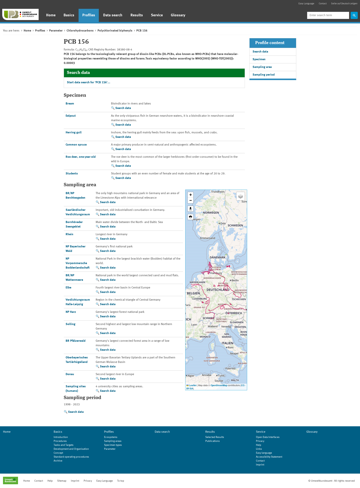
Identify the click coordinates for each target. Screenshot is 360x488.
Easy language (264, 453)
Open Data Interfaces (268, 437)
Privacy (260, 441)
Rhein (69, 234)
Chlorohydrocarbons (80, 30)
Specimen (259, 59)
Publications (212, 441)
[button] (190, 195)
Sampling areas (113, 441)
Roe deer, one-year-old (81, 156)
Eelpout (71, 115)
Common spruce (76, 144)
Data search (112, 15)
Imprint (260, 464)
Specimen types (113, 445)
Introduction (61, 437)
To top (120, 481)
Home (51, 15)
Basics (69, 15)
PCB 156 (141, 30)
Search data (123, 108)
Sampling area (262, 67)
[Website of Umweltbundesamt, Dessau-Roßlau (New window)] (10, 480)
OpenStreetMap (219, 385)
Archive (58, 460)
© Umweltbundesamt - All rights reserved (331, 481)
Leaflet (192, 385)
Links (259, 449)
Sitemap (61, 481)
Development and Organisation (71, 449)
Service (157, 15)
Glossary (178, 15)
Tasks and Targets (64, 445)
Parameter (56, 30)
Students (72, 173)
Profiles (88, 15)
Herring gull (74, 132)
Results (136, 15)
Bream (70, 103)
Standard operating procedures (71, 457)
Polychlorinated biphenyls (115, 30)
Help (258, 445)
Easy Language (306, 3)
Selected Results (214, 437)
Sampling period (264, 74)
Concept (58, 453)
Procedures (60, 441)
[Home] (20, 14)
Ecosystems (110, 437)
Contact (323, 3)
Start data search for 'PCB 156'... (88, 82)
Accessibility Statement (269, 457)
